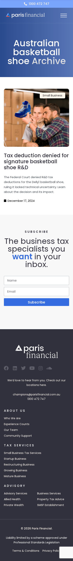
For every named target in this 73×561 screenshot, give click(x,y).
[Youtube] (32, 368)
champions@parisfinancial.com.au (36, 394)
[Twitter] (23, 368)
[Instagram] (40, 368)
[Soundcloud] (49, 368)
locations (32, 385)
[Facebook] (6, 368)
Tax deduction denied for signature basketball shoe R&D (36, 161)
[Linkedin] (14, 368)
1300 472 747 (36, 399)
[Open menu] (63, 15)
